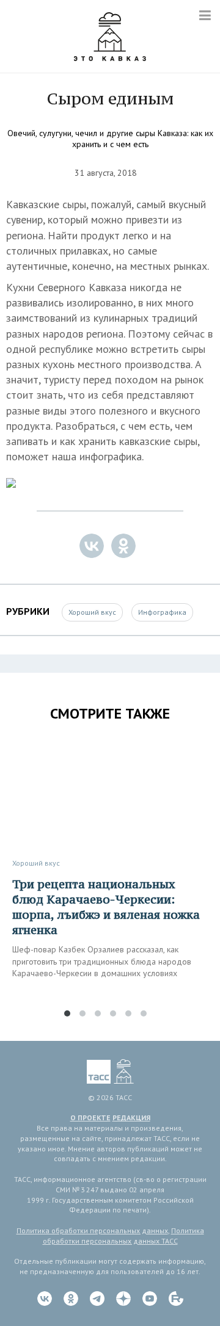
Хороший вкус (92, 612)
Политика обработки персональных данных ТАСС (123, 1235)
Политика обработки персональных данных (92, 1230)
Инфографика (162, 612)
